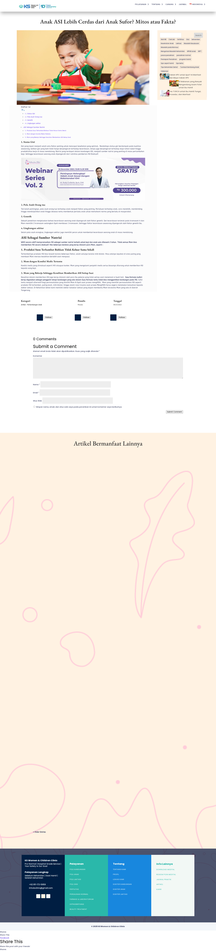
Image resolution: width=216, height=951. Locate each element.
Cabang (170, 4)
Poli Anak (74, 874)
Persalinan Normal (79, 894)
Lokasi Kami (118, 879)
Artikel (23, 305)
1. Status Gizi (30, 114)
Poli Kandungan (77, 869)
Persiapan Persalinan (169, 59)
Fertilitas (74, 889)
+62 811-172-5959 (37, 884)
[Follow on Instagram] (78, 317)
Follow (48, 317)
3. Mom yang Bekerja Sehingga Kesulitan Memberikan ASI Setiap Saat (48, 137)
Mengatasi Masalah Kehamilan (173, 51)
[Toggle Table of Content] (23, 110)
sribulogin (42, 558)
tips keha (179, 63)
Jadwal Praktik (163, 879)
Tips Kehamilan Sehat (169, 67)
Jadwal (183, 4)
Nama (36, 384)
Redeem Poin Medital (166, 874)
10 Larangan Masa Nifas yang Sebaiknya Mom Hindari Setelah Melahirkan (71, 679)
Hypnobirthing (77, 904)
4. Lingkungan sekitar (33, 123)
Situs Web (37, 401)
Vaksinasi (164, 71)
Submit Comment (174, 412)
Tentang (156, 4)
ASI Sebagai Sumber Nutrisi (34, 127)
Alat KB (163, 39)
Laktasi (178, 43)
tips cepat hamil (167, 63)
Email (36, 392)
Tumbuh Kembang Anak (189, 67)
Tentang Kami (119, 869)
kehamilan (196, 39)
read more (41, 569)
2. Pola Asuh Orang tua (33, 117)
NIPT (199, 51)
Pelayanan (140, 4)
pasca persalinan (167, 55)
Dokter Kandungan (122, 884)
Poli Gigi (74, 884)
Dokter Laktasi (120, 894)
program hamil (185, 59)
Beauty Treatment (78, 909)
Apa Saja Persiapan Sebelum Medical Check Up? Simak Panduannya (68, 804)
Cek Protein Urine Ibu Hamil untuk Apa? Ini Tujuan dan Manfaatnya (69, 554)
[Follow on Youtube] (113, 317)
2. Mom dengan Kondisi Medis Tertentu (38, 134)
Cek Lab (172, 39)
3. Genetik (29, 120)
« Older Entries (39, 832)
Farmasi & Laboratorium (82, 899)
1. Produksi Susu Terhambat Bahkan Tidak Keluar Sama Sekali (45, 130)
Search (198, 35)
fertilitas (180, 39)
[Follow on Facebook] (40, 317)
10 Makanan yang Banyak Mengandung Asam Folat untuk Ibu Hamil (190, 84)
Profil (116, 874)
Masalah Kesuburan (191, 43)
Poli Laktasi (75, 879)
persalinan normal (184, 55)
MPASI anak (191, 51)
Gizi (187, 39)
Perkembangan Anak (34, 305)
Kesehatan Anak (167, 43)
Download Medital (165, 869)
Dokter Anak (119, 889)
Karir (159, 889)
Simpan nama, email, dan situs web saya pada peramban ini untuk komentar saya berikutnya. (79, 407)
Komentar (37, 356)
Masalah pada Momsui (169, 47)
